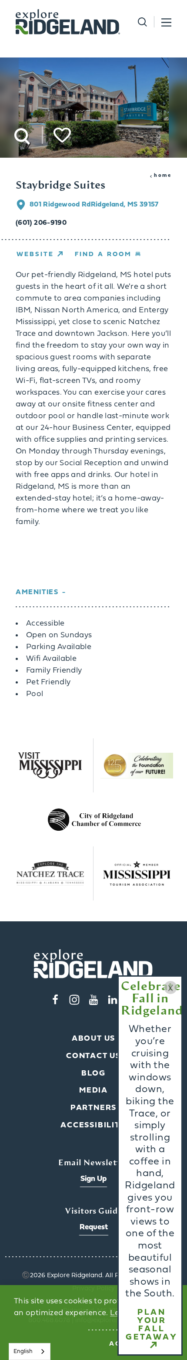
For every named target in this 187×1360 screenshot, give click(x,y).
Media (93, 1090)
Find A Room (103, 254)
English (23, 1351)
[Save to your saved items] (62, 135)
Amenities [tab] (37, 592)
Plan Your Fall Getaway (152, 1325)
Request (94, 1227)
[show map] (23, 205)
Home (162, 175)
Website (35, 254)
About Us (93, 1038)
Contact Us (93, 1056)
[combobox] (29, 1351)
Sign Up (93, 1179)
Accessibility (93, 1125)
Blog (93, 1073)
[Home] (68, 21)
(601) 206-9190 (41, 223)
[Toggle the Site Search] (139, 22)
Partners (93, 1108)
